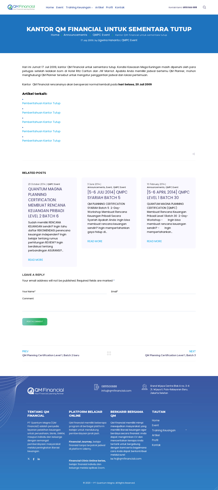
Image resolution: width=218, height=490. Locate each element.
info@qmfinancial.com (116, 391)
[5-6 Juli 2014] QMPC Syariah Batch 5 (107, 195)
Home (50, 7)
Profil (109, 7)
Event (59, 7)
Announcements (75, 35)
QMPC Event (101, 35)
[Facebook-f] (33, 459)
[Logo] (21, 7)
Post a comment (35, 322)
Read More (35, 260)
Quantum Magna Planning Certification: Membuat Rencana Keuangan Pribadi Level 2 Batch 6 (47, 202)
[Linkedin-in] (39, 459)
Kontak (120, 7)
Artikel (99, 7)
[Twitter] (28, 459)
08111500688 (109, 386)
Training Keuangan (78, 7)
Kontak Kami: (183, 7)
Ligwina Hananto (109, 40)
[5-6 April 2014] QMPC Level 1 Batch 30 (168, 195)
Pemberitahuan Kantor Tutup (41, 103)
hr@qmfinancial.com (127, 458)
